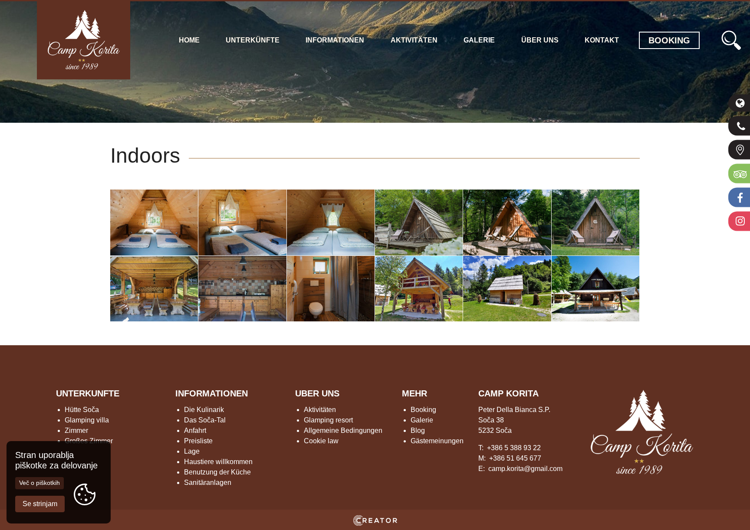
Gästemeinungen (437, 441)
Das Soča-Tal (205, 420)
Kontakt (602, 40)
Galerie (479, 40)
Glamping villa (87, 420)
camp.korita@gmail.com (525, 468)
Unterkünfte (253, 40)
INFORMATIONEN (211, 393)
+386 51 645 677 (515, 458)
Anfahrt (195, 430)
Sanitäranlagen (207, 482)
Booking (423, 409)
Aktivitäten (414, 40)
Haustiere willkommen (218, 461)
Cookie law (321, 441)
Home (189, 40)
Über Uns (540, 40)
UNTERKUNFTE (87, 393)
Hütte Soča (82, 409)
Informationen (335, 40)
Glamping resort (328, 420)
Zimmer (76, 430)
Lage (192, 451)
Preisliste (198, 441)
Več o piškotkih (39, 482)
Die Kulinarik (204, 409)
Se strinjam (40, 503)
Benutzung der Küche (217, 472)
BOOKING (669, 40)
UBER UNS (317, 393)
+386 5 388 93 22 (514, 447)
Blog (418, 430)
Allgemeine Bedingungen (343, 430)
